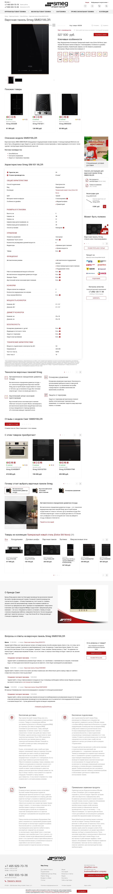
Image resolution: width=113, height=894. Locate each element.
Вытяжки (63, 539)
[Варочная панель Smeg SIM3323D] (69, 104)
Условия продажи (66, 885)
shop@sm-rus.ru (90, 867)
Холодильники (17, 539)
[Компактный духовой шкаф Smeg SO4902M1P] (16, 450)
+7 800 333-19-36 (12, 7)
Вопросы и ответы (67, 874)
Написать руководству (96, 875)
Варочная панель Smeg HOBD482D (34, 668)
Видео (64, 876)
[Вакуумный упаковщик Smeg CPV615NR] (14, 550)
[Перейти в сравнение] (92, 6)
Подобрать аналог (101, 34)
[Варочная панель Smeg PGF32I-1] (43, 104)
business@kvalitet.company (95, 871)
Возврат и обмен (46, 878)
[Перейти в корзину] (99, 6)
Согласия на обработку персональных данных (57, 892)
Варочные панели (49, 539)
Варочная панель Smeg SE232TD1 (34, 642)
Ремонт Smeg (45, 876)
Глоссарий (65, 871)
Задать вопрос (96, 653)
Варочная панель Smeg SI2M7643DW (36, 687)
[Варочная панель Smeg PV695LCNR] (51, 550)
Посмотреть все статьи (96, 248)
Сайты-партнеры (67, 880)
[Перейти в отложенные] (85, 6)
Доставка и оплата (47, 869)
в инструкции (27, 682)
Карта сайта (87, 885)
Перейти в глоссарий (47, 522)
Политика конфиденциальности (49, 885)
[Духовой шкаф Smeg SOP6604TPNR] (69, 450)
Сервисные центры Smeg (48, 874)
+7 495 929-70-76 (12, 4)
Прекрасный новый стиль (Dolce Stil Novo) (67, 191)
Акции (87, 2)
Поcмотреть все (96, 658)
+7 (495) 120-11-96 (96, 292)
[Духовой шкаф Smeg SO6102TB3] (43, 450)
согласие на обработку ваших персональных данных (39, 891)
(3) (26, 119)
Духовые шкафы (32, 539)
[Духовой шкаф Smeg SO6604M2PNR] (89, 550)
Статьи (43, 880)
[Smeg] (56, 5)
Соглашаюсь (82, 891)
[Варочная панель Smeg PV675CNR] (32, 550)
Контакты (65, 878)
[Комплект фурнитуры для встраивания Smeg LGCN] (89, 201)
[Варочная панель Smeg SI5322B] (16, 104)
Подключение (45, 871)
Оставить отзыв (12, 424)
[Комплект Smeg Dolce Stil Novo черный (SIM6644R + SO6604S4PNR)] (70, 550)
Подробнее (96, 278)
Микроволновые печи (78, 539)
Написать (96, 298)
